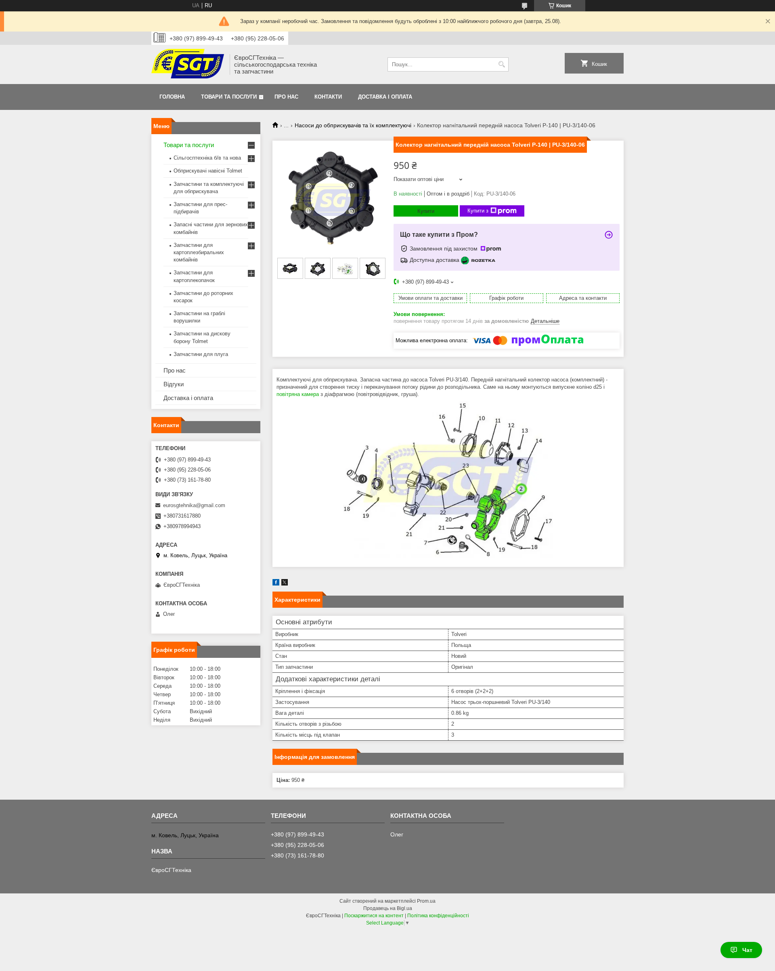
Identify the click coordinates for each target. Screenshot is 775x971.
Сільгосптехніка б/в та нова (207, 158)
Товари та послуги (229, 97)
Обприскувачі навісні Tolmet (208, 171)
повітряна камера (297, 394)
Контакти (328, 97)
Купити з (477, 211)
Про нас (286, 97)
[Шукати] (501, 64)
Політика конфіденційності (438, 915)
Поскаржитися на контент (374, 915)
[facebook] (275, 584)
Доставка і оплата (385, 97)
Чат (747, 950)
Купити (425, 211)
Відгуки (173, 384)
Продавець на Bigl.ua (387, 908)
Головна (172, 97)
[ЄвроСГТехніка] (187, 64)
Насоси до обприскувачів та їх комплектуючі (353, 125)
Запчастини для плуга (201, 354)
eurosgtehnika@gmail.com (194, 505)
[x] (284, 584)
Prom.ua (426, 901)
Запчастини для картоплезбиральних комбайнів (199, 252)
